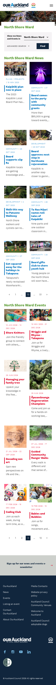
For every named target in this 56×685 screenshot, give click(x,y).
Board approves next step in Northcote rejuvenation (40, 158)
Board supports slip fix (14, 160)
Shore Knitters (15, 332)
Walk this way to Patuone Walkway (14, 213)
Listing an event (11, 604)
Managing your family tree (15, 381)
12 (41, 537)
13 (28, 294)
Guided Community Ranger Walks (39, 455)
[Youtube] (21, 652)
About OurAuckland (13, 619)
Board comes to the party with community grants (39, 102)
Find (42, 46)
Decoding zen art (14, 461)
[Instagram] (13, 652)
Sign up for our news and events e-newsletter (26, 565)
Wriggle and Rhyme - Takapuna (38, 335)
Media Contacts (39, 586)
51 (40, 294)
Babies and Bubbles (38, 515)
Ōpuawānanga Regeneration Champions (40, 400)
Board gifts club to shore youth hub (39, 265)
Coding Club (13, 512)
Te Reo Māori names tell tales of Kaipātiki (39, 214)
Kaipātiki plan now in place (14, 88)
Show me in (14, 37)
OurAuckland (10, 586)
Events (6, 598)
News (6, 592)
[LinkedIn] (29, 652)
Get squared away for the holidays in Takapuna (14, 268)
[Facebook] (5, 652)
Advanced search (16, 46)
